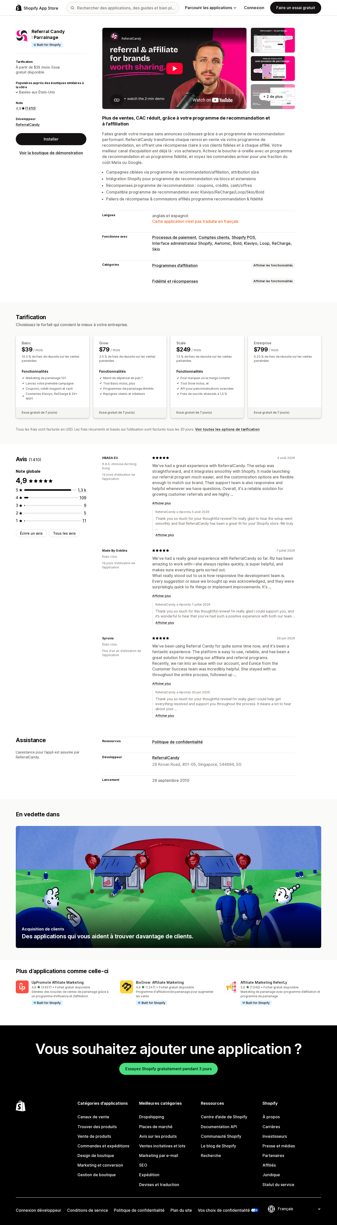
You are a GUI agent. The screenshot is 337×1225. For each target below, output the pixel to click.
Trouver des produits (97, 1126)
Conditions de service (87, 1210)
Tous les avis (64, 533)
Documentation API (219, 1126)
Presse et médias (278, 1145)
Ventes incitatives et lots (162, 1145)
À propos (271, 1116)
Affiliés (269, 1165)
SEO (143, 1165)
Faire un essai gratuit (295, 7)
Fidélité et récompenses (175, 281)
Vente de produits (94, 1136)
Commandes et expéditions (103, 1145)
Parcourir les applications (208, 7)
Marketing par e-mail (158, 1155)
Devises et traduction (159, 1184)
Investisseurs (274, 1136)
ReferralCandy (28, 124)
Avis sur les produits (158, 1136)
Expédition (149, 1174)
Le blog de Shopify (218, 1145)
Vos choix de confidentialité (224, 1210)
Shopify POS (243, 237)
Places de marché (155, 1126)
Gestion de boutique (96, 1174)
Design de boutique (95, 1155)
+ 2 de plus (273, 96)
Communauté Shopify (221, 1136)
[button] (64, 993)
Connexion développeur (38, 1210)
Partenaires (273, 1155)
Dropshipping (151, 1116)
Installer (51, 139)
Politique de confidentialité (177, 741)
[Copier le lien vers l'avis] (121, 458)
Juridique (271, 1174)
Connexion (254, 7)
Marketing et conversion (100, 1165)
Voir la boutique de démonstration (51, 152)
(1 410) (30, 108)
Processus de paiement (174, 237)
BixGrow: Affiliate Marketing (160, 982)
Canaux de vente (93, 1116)
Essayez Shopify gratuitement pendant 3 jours (168, 1068)
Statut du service (278, 1184)
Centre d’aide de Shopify (224, 1116)
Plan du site (181, 1210)
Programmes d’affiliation (175, 265)
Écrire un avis (31, 533)
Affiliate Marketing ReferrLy (264, 982)
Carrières (271, 1126)
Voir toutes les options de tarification (227, 429)
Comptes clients (214, 237)
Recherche (211, 1155)
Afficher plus (161, 503)
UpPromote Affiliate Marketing (58, 982)
